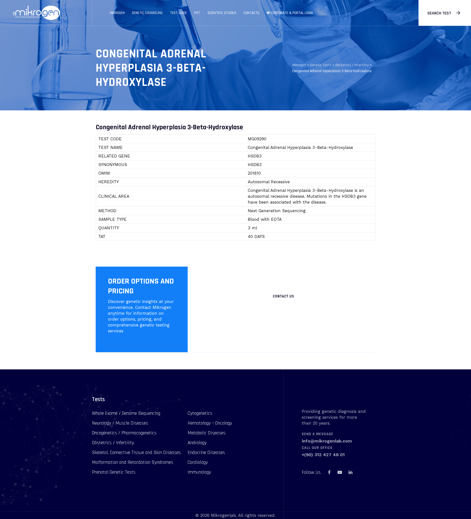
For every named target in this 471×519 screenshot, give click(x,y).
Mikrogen (117, 13)
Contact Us (283, 296)
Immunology (199, 472)
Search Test (439, 13)
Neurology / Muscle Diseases (120, 423)
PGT (197, 13)
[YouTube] (339, 472)
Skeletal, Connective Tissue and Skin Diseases (136, 452)
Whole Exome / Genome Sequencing (126, 413)
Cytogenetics (200, 413)
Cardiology (198, 462)
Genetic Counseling (147, 13)
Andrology (197, 443)
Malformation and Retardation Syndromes (132, 462)
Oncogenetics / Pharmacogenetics (124, 433)
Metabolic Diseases (206, 433)
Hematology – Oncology (210, 423)
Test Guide (178, 13)
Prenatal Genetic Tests (113, 472)
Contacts (251, 13)
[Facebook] (329, 472)
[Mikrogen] (36, 13)
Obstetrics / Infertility (113, 443)
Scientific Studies (222, 13)
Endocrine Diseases (206, 452)
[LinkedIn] (350, 472)
